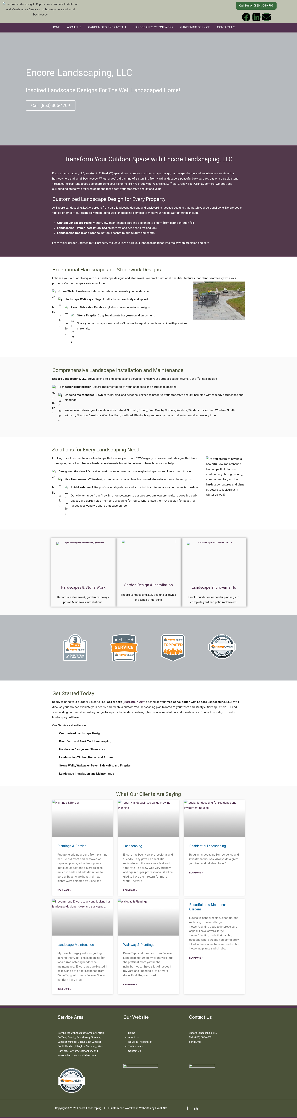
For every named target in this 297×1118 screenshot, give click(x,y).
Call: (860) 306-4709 (200, 1037)
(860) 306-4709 (133, 702)
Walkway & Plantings (138, 945)
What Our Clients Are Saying (148, 794)
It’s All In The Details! (140, 1041)
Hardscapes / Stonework (153, 27)
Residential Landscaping (207, 846)
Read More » (64, 890)
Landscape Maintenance (75, 945)
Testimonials (135, 1046)
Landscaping (132, 846)
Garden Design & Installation (148, 585)
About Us (74, 27)
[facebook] (187, 1108)
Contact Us (226, 27)
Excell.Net (161, 1108)
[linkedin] (196, 1108)
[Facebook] (246, 17)
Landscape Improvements (214, 587)
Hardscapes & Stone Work (83, 587)
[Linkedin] (256, 17)
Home (56, 27)
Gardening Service (195, 27)
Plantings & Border (71, 846)
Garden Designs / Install (107, 27)
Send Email (195, 1041)
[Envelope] (266, 17)
